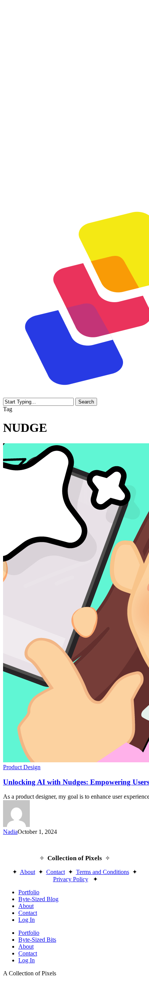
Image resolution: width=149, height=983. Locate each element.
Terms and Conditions (102, 872)
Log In (26, 919)
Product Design (21, 767)
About (27, 872)
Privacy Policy (70, 879)
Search (86, 402)
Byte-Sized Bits (37, 939)
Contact (55, 872)
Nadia (10, 831)
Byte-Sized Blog (38, 899)
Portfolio (28, 892)
